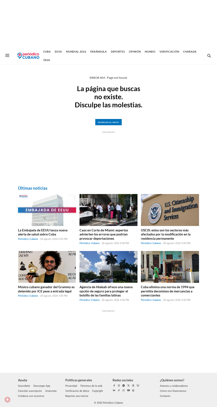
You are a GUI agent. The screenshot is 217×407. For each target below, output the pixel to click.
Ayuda (22, 380)
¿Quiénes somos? (172, 380)
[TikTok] (118, 390)
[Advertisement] (108, 23)
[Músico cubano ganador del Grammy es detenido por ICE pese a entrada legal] (47, 267)
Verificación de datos (77, 390)
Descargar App (41, 385)
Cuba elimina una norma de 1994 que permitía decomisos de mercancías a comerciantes (167, 291)
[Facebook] (114, 385)
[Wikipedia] (138, 385)
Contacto (165, 396)
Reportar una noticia (76, 396)
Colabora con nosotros (31, 396)
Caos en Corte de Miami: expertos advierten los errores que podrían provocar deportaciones (104, 234)
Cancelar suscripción (30, 390)
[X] (128, 385)
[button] (209, 56)
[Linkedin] (114, 390)
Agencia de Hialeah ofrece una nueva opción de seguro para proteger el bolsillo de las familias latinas (106, 291)
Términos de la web (91, 385)
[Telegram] (123, 385)
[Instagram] (118, 385)
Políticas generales (78, 380)
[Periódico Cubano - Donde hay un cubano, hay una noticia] (28, 56)
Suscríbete (24, 385)
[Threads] (133, 385)
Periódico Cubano (28, 239)
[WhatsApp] (123, 390)
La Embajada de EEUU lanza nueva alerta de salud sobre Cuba (42, 232)
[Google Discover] (133, 390)
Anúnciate (51, 390)
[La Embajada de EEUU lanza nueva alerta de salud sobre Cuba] (47, 210)
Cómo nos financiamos (173, 390)
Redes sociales (123, 380)
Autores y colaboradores (174, 385)
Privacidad (71, 385)
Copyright (97, 390)
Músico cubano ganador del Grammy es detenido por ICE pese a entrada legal (46, 289)
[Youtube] (128, 390)
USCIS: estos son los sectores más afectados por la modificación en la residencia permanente (166, 234)
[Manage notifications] (7, 399)
